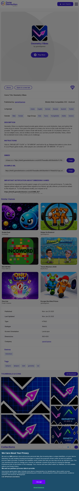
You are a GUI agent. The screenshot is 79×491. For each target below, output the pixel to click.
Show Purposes (39, 487)
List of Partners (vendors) (11, 476)
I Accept (39, 482)
